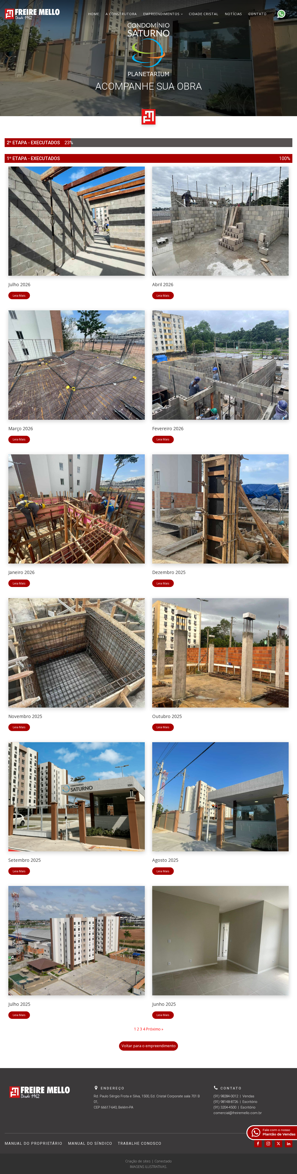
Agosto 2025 (165, 860)
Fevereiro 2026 (168, 428)
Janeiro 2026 (21, 572)
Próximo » (154, 1029)
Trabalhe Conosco (139, 1143)
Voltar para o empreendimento (149, 1045)
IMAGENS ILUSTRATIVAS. (148, 1166)
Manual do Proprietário (33, 1143)
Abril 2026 (162, 284)
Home (93, 14)
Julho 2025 (19, 1004)
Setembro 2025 (24, 860)
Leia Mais (19, 295)
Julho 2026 (19, 284)
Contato (258, 14)
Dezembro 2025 (169, 572)
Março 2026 (20, 428)
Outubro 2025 (167, 716)
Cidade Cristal (203, 14)
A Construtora (121, 14)
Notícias (233, 14)
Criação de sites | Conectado (148, 1161)
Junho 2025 (164, 1004)
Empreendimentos (161, 14)
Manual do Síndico (90, 1143)
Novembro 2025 (25, 716)
